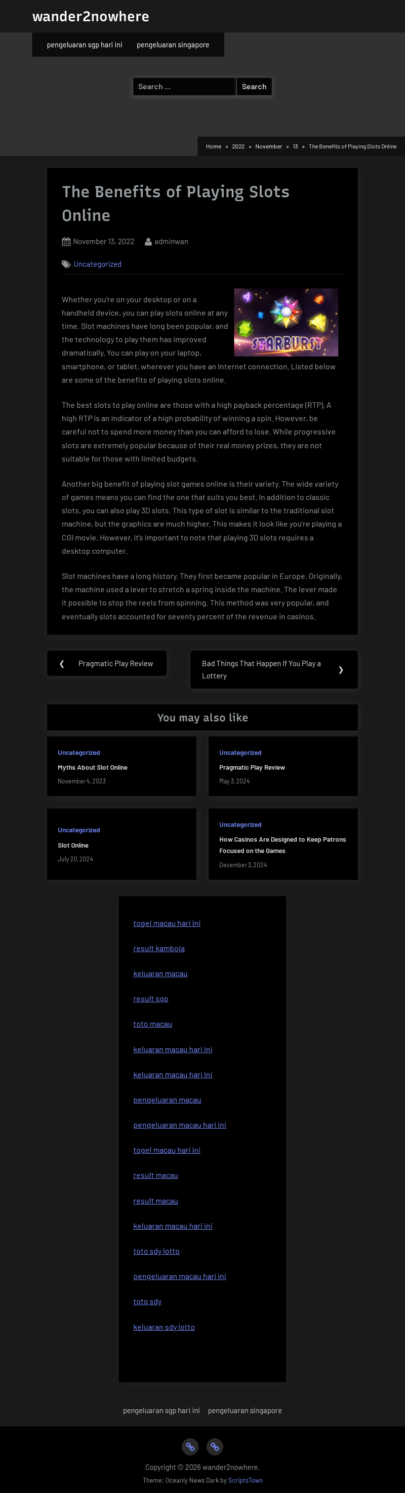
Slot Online (73, 845)
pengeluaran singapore (173, 44)
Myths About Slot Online (92, 767)
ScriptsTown (245, 1480)
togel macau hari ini (167, 922)
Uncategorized (98, 263)
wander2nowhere (91, 16)
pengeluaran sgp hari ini (84, 44)
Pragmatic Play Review (252, 767)
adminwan (171, 241)
